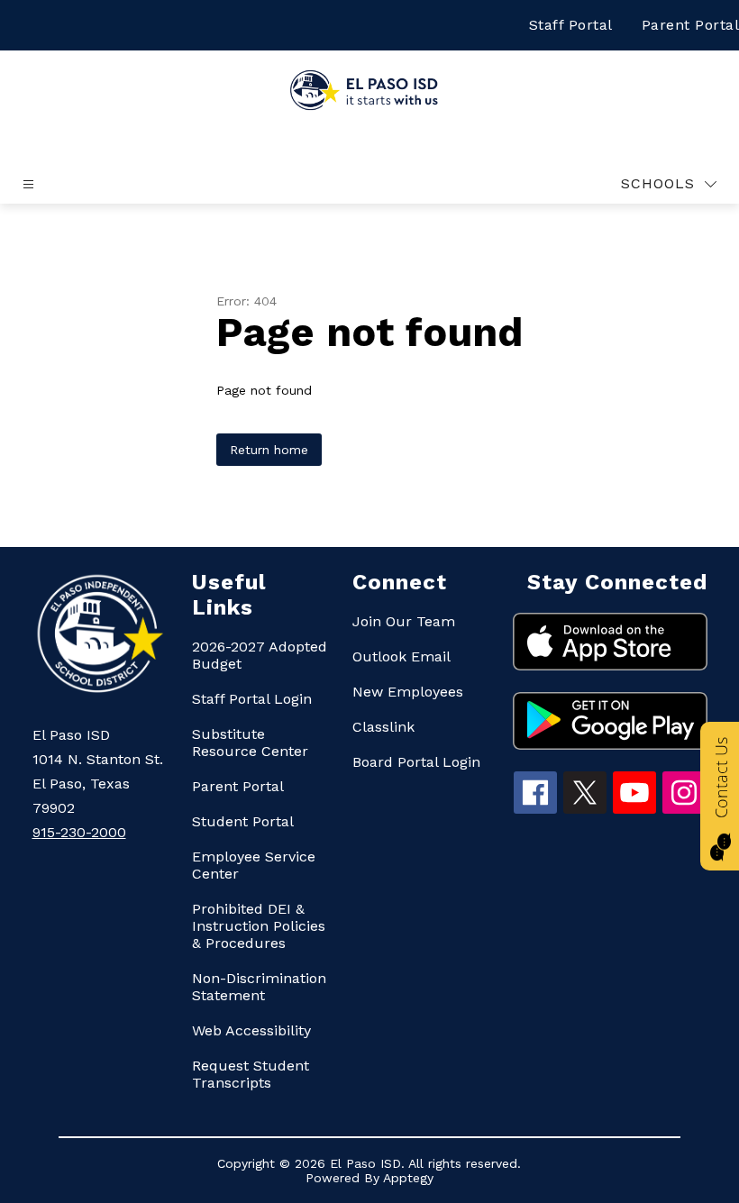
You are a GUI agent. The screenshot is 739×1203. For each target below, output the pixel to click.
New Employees (407, 691)
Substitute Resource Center (250, 742)
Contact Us (721, 777)
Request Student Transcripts (250, 1074)
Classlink (383, 726)
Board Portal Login (416, 761)
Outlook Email (401, 656)
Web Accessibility (251, 1030)
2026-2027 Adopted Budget (259, 655)
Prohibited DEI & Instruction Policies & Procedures (258, 926)
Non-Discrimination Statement (259, 987)
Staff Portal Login (252, 698)
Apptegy (408, 1178)
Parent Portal (238, 786)
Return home (269, 449)
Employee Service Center (253, 865)
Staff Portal (571, 24)
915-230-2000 (79, 832)
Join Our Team (403, 621)
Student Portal (243, 821)
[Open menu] (28, 184)
